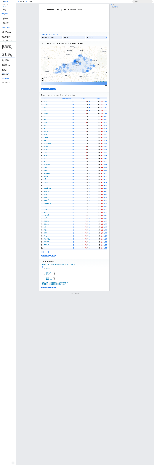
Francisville (46, 181)
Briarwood (45, 212)
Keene (45, 140)
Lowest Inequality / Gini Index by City (55, 6)
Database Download (5, 4)
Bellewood (45, 245)
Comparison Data (115, 7)
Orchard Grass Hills (47, 203)
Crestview (45, 155)
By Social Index (4, 14)
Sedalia (45, 114)
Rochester (45, 193)
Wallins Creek (46, 146)
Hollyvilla (45, 160)
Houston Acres (46, 191)
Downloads (30, 1)
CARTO (103, 81)
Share (54, 89)
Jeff (44, 116)
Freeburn (45, 99)
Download (105, 44)
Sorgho (45, 179)
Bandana (45, 107)
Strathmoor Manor (47, 184)
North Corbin (46, 149)
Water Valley (46, 120)
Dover (45, 211)
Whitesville (45, 208)
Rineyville (45, 236)
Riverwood (46, 235)
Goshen (45, 248)
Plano (45, 163)
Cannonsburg (46, 238)
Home (42, 6)
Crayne (45, 158)
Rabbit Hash (46, 131)
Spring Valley (46, 175)
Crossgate (45, 197)
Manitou (45, 105)
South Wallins (46, 215)
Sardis (45, 206)
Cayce (45, 126)
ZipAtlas (106, 81)
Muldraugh (46, 220)
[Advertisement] (57, 21)
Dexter (45, 110)
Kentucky (46, 6)
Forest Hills (46, 182)
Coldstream (46, 176)
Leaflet (95, 81)
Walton (45, 229)
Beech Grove (46, 113)
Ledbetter (45, 170)
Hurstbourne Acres (47, 188)
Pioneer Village (46, 214)
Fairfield (45, 117)
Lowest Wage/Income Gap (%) (7, 56)
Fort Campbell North (47, 143)
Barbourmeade (46, 241)
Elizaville (45, 122)
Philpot (45, 218)
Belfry (45, 125)
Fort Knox (45, 209)
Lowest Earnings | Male (6, 53)
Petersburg (46, 104)
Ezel (44, 247)
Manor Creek (46, 135)
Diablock (45, 167)
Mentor (45, 157)
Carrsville (45, 134)
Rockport (45, 178)
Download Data (46, 89)
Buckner (45, 200)
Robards (45, 205)
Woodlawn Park (46, 244)
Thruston (45, 152)
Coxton (45, 128)
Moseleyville (46, 137)
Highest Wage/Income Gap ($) (7, 48)
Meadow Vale (46, 224)
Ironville (45, 161)
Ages (44, 129)
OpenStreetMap (99, 81)
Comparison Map (114, 6)
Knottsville (45, 123)
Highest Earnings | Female (6, 47)
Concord (45, 190)
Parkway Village (47, 164)
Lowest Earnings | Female (6, 54)
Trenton (45, 242)
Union (45, 166)
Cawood (45, 232)
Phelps (45, 132)
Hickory (45, 223)
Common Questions (115, 8)
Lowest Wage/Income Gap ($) (7, 55)
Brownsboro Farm (47, 173)
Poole (45, 119)
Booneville (45, 194)
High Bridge (46, 108)
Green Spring (46, 217)
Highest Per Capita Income (6, 45)
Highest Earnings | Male (6, 46)
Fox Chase (45, 230)
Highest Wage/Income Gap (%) (7, 49)
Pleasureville (46, 202)
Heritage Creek (46, 221)
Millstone (45, 101)
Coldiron (45, 102)
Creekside (45, 169)
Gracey (45, 111)
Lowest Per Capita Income (6, 52)
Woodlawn (46, 233)
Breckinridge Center (47, 187)
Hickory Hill (46, 196)
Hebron (45, 227)
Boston (45, 172)
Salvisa (45, 226)
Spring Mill (45, 185)
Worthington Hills (47, 239)
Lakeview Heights (47, 199)
